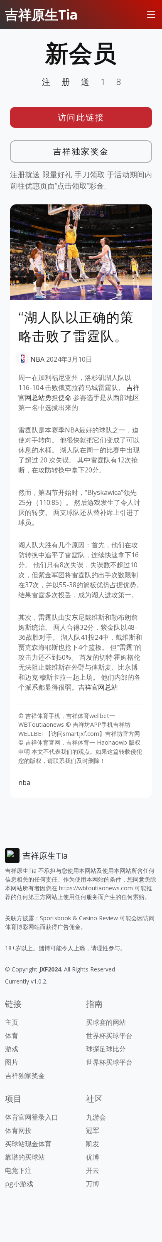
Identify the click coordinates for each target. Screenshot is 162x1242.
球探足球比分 (106, 1048)
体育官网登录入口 (31, 1117)
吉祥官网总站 (98, 687)
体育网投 (18, 1130)
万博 (92, 1183)
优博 (92, 1157)
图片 (11, 1062)
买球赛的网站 (106, 1022)
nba (24, 782)
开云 (92, 1170)
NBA (37, 359)
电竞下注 (18, 1170)
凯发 (92, 1143)
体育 (11, 1035)
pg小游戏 (19, 1183)
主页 (11, 1022)
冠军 (92, 1130)
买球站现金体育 (28, 1143)
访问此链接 (81, 117)
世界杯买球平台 (109, 1035)
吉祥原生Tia (41, 14)
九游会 (96, 1117)
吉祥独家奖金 (81, 151)
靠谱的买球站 (25, 1157)
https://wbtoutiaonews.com (96, 888)
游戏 (11, 1048)
